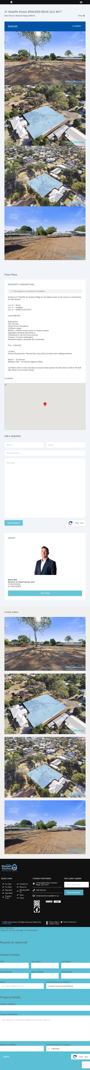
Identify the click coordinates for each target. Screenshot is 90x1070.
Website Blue (6, 924)
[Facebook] (37, 909)
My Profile (45, 593)
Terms (82, 523)
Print (80, 16)
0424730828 (15, 584)
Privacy (77, 523)
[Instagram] (37, 903)
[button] (81, 2)
